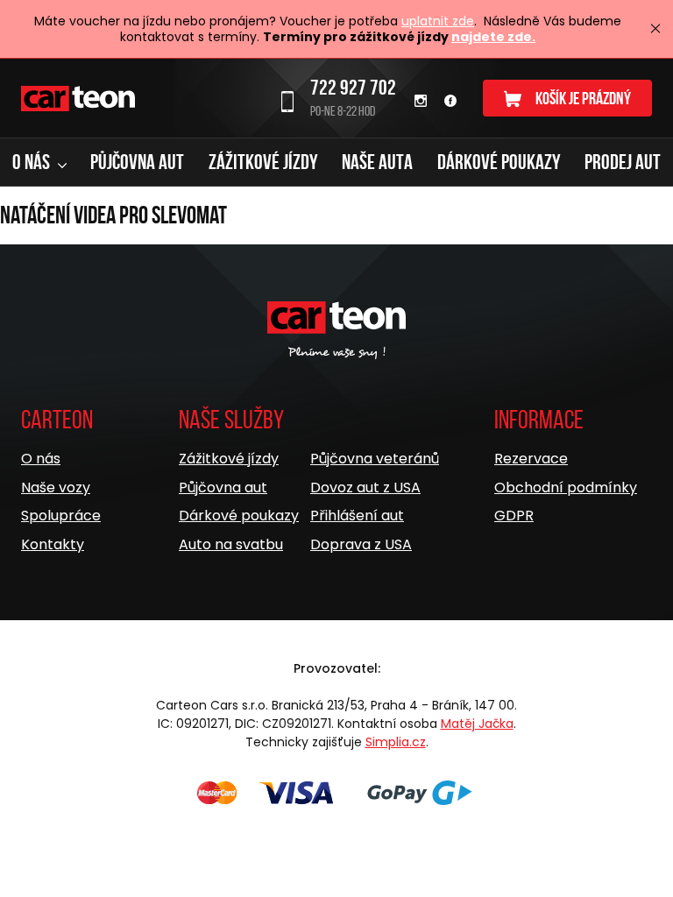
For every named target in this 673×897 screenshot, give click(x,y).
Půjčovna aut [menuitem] (137, 162)
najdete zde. (493, 37)
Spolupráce (61, 515)
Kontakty (52, 544)
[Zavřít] (655, 29)
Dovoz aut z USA (365, 487)
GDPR (514, 515)
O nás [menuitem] (32, 162)
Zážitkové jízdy (229, 458)
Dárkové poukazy (239, 515)
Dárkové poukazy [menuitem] (499, 162)
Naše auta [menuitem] (377, 162)
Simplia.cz (395, 742)
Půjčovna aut (223, 487)
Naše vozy (55, 487)
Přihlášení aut (357, 515)
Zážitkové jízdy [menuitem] (263, 162)
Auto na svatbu (231, 544)
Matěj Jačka (477, 723)
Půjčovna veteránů (374, 458)
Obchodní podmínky (565, 487)
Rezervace (531, 458)
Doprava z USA (361, 544)
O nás (40, 458)
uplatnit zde (437, 21)
